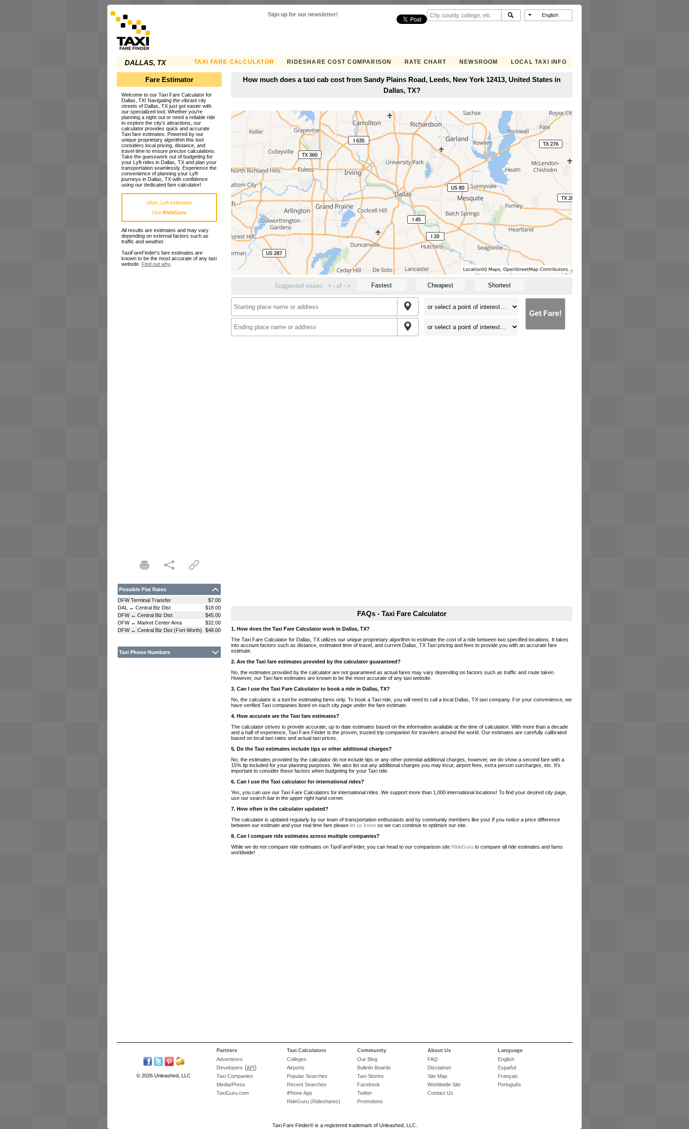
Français (508, 1076)
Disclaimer (439, 1067)
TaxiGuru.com (233, 1093)
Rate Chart (425, 62)
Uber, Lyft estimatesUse (169, 207)
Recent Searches (307, 1084)
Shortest (499, 285)
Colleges (297, 1059)
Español (507, 1067)
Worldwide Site (444, 1084)
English (506, 1059)
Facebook (368, 1084)
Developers (230, 1067)
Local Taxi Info (539, 62)
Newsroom (478, 62)
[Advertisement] (169, 407)
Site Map (437, 1076)
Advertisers (230, 1059)
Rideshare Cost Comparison (339, 62)
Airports (296, 1067)
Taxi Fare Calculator (234, 62)
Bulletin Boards (374, 1067)
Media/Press (231, 1084)
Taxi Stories (370, 1076)
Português (509, 1084)
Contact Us (440, 1093)
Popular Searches (307, 1076)
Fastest (381, 285)
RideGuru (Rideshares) (313, 1101)
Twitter (364, 1093)
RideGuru (462, 847)
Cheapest (440, 285)
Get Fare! (545, 313)
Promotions (370, 1101)
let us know (363, 825)
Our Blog (367, 1059)
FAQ (432, 1059)
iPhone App (299, 1093)
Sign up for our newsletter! (303, 14)
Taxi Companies (235, 1076)
